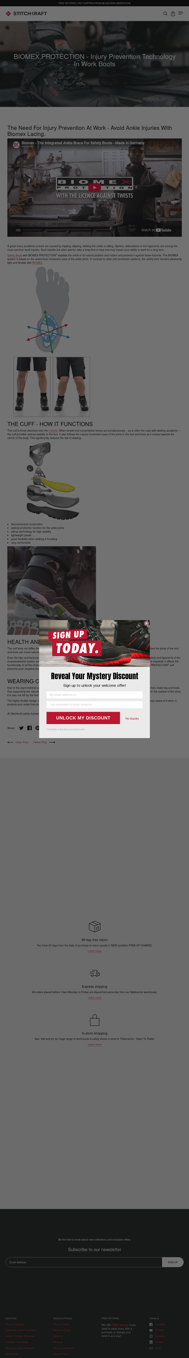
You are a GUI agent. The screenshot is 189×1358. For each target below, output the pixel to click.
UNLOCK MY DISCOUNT (83, 717)
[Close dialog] (146, 623)
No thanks (132, 718)
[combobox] (93, 704)
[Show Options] (139, 704)
